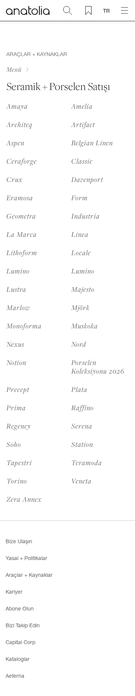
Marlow (18, 307)
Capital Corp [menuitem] (20, 642)
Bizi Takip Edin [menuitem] (23, 625)
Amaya (17, 106)
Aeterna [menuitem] (15, 675)
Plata (79, 389)
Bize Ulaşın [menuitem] (19, 541)
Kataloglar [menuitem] (18, 659)
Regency (18, 425)
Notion (16, 362)
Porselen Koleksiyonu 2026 (97, 366)
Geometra (21, 215)
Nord (78, 344)
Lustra (16, 289)
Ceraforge (21, 161)
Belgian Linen (92, 142)
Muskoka (84, 325)
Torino (16, 480)
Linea (79, 234)
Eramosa (19, 197)
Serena (81, 425)
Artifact (83, 124)
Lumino (18, 270)
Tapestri (19, 462)
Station (82, 444)
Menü (13, 69)
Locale (81, 252)
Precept (17, 389)
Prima (16, 407)
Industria (85, 215)
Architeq (19, 124)
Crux (14, 179)
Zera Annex (24, 499)
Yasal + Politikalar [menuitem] (26, 558)
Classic (82, 161)
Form (79, 197)
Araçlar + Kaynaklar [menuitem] (29, 575)
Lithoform (21, 252)
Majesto (82, 289)
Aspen (15, 142)
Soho (13, 444)
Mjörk (80, 307)
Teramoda (86, 462)
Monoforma (24, 325)
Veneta (81, 480)
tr (106, 10)
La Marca (21, 234)
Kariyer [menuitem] (14, 591)
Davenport (87, 179)
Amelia (82, 106)
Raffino (82, 407)
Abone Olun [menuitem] (20, 608)
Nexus (15, 344)
